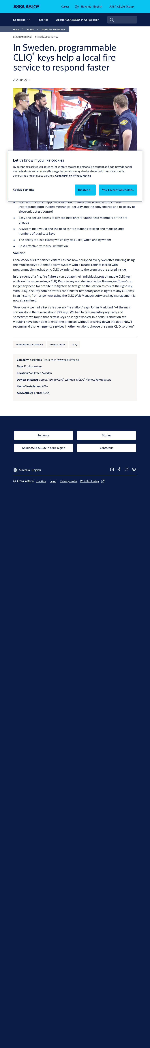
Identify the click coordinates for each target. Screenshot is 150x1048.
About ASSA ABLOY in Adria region (77, 19)
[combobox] (122, 20)
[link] (65, 6)
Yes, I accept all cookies (118, 189)
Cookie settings (23, 189)
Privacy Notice (82, 175)
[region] (75, 176)
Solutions (19, 19)
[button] (28, 20)
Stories (43, 19)
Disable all (85, 189)
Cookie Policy (63, 175)
